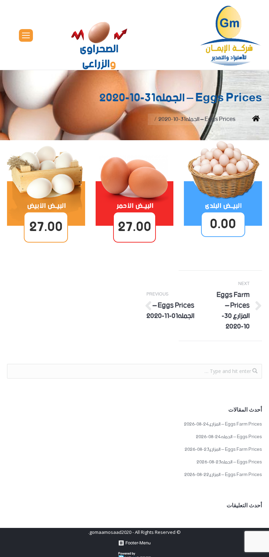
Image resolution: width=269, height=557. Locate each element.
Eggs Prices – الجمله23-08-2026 (229, 462)
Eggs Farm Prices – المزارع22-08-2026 (223, 475)
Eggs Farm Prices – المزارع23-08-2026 (223, 449)
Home (250, 119)
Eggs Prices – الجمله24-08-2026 (229, 437)
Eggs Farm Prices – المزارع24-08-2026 (223, 424)
